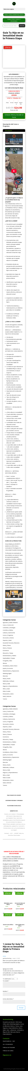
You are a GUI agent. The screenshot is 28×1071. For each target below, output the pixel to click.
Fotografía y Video (7, 660)
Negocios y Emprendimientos (10, 686)
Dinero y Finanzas (7, 648)
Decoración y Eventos (8, 638)
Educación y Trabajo (8, 653)
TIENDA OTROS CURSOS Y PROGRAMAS (14, 20)
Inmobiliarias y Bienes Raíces (10, 666)
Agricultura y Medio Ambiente (10, 622)
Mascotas (5, 676)
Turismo (5, 699)
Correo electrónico (8, 999)
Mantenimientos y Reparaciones (11, 671)
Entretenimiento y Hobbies (9, 655)
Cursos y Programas (8, 635)
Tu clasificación (7, 979)
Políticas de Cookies (8, 1050)
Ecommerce (6, 650)
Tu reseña (6, 981)
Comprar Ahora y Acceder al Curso (14, 116)
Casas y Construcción (8, 625)
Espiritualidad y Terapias (9, 658)
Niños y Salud (6, 688)
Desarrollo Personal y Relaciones (11, 643)
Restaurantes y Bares (8, 694)
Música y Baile (6, 683)
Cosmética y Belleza (8, 630)
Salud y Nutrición (7, 696)
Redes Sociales (6, 691)
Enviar (21, 1008)
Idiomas (5, 663)
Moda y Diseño (6, 678)
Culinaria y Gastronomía (9, 632)
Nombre (5, 991)
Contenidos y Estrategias (9, 627)
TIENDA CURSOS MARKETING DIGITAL (14, 14)
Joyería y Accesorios (8, 668)
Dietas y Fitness (7, 645)
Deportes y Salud (7, 640)
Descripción (8, 130)
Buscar (22, 25)
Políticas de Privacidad (9, 1047)
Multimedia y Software (8, 681)
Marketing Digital (7, 673)
